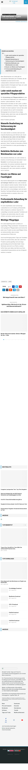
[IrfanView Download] (4, 622)
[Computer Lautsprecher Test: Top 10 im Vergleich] (14, 479)
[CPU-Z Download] (4, 606)
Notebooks (5, 708)
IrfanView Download (14, 620)
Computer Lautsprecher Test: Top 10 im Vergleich (14, 489)
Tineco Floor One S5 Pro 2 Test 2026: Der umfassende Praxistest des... (11, 548)
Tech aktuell (6, 18)
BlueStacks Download (14, 596)
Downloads (17, 703)
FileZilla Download (14, 612)
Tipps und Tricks (6, 14)
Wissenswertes (13, 14)
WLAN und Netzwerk (19, 712)
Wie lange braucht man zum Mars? (14, 297)
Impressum (16, 754)
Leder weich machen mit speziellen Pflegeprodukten (15, 56)
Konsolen (16, 705)
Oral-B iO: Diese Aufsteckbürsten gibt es (11, 499)
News (3, 703)
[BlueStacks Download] (4, 598)
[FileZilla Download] (4, 614)
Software (4, 710)
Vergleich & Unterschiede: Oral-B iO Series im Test (14, 504)
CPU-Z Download (13, 604)
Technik (16, 710)
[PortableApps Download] (4, 590)
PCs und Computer (7, 705)
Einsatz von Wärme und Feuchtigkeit (15, 67)
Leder (10, 281)
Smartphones (17, 708)
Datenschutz (10, 754)
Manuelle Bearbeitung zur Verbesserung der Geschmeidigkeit (15, 60)
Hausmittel (4, 281)
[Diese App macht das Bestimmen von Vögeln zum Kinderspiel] (14, 570)
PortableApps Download (15, 588)
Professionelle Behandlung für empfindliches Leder (14, 70)
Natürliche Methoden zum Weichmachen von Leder (12, 64)
